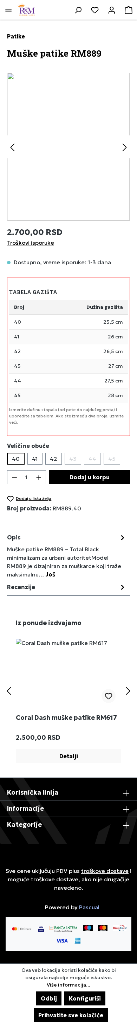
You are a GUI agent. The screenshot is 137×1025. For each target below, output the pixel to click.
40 (16, 458)
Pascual (89, 907)
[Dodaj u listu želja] (109, 696)
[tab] (66, 555)
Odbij (49, 998)
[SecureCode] (22, 928)
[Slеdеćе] (124, 146)
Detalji (68, 756)
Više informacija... (68, 985)
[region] (68, 147)
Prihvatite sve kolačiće (70, 1015)
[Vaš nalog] (111, 10)
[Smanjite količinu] (14, 477)
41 (35, 458)
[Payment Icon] (64, 928)
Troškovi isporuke (30, 242)
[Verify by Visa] (41, 928)
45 (114, 460)
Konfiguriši (85, 998)
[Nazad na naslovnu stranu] (26, 10)
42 (53, 458)
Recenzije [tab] (21, 586)
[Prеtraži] (78, 10)
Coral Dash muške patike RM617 (66, 718)
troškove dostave (105, 870)
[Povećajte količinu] (39, 477)
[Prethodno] (12, 146)
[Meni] (8, 10)
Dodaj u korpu (90, 477)
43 (75, 460)
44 (95, 460)
